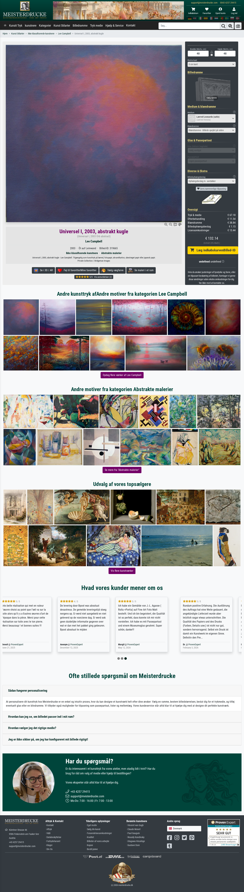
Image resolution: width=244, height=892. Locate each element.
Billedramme (80, 25)
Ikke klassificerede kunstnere (41, 33)
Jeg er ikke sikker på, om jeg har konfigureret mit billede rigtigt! (48, 739)
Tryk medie (96, 25)
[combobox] (212, 64)
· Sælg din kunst (93, 829)
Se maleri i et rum (143, 270)
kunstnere (30, 25)
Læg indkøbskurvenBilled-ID (215, 250)
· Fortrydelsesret (52, 841)
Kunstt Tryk (15, 25)
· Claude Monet (133, 829)
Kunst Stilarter (62, 25)
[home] (5, 25)
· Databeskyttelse (53, 837)
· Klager (48, 845)
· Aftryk (48, 829)
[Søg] (223, 25)
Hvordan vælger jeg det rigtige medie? (32, 728)
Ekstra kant (192, 60)
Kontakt (130, 25)
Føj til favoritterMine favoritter (79, 270)
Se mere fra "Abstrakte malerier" (122, 470)
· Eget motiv (91, 825)
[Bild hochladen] (238, 25)
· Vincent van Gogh (135, 825)
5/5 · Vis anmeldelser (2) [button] (100, 277)
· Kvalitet (90, 837)
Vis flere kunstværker (122, 570)
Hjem (5, 33)
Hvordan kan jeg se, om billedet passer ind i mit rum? (41, 717)
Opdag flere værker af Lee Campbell (122, 375)
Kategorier (45, 25)
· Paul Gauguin (133, 833)
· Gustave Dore (133, 845)
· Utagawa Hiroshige (135, 841)
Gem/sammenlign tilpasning (213, 188)
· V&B (47, 833)
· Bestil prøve (92, 849)
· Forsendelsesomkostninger (99, 833)
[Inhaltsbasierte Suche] (230, 25)
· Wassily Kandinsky (135, 837)
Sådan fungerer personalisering (27, 690)
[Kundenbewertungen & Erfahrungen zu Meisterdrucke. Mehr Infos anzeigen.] (223, 832)
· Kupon (89, 845)
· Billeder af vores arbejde (97, 841)
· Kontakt (49, 825)
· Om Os (48, 849)
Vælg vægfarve (114, 270)
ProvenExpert (23, 644)
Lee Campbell (64, 33)
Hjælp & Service (114, 25)
